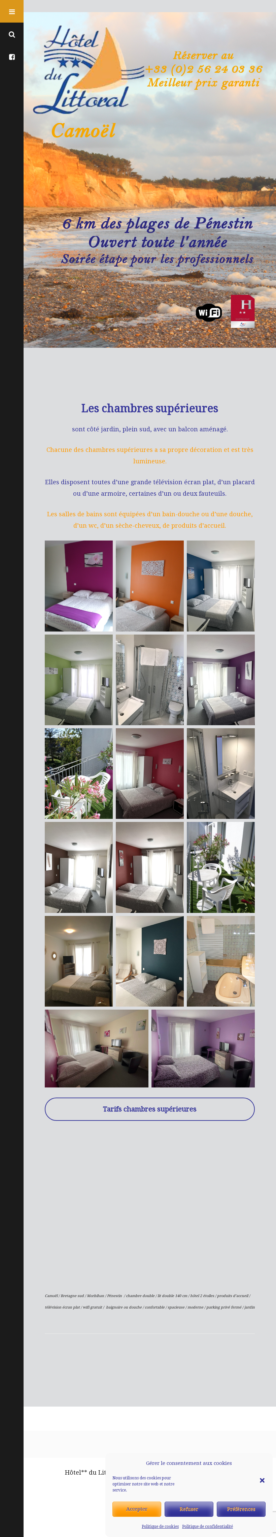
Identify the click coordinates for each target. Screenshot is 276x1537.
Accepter (136, 1509)
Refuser (189, 1509)
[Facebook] (12, 56)
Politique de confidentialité (207, 1526)
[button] (262, 1463)
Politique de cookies (160, 1526)
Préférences (241, 1509)
